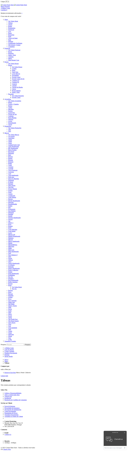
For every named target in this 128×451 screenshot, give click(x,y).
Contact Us (7, 434)
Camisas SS (15, 82)
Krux (9, 224)
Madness (10, 238)
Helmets (10, 41)
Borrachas (11, 35)
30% (9, 129)
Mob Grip (11, 250)
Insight (10, 216)
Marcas (6, 133)
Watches (10, 119)
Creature (10, 167)
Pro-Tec (10, 277)
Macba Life (11, 234)
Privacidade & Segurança (11, 408)
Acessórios (7, 99)
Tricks (10, 317)
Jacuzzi (10, 219)
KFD (9, 228)
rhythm (10, 297)
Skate (6, 19)
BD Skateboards (13, 148)
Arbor (10, 143)
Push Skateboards (13, 273)
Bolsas (10, 106)
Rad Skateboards (13, 280)
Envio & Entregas (9, 406)
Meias (10, 58)
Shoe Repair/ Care (13, 60)
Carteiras (10, 116)
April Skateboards (13, 146)
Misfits (10, 243)
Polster (10, 272)
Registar (6, 355)
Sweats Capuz (16, 77)
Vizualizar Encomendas (11, 415)
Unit (9, 326)
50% (9, 131)
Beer (9, 155)
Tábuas (10, 23)
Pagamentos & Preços (10, 413)
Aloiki (10, 140)
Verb (9, 329)
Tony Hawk (11, 322)
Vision (10, 331)
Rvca (9, 299)
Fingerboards (12, 123)
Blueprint (11, 153)
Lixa (9, 31)
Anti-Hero (11, 138)
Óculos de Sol (12, 114)
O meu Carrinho (9, 351)
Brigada (10, 160)
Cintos (10, 107)
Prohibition (11, 275)
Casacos (14, 84)
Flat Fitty (11, 187)
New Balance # (12, 255)
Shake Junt (11, 302)
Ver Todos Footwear (14, 50)
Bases (10, 33)
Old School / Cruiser (14, 45)
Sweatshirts (15, 75)
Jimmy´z (10, 223)
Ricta (9, 292)
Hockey (10, 199)
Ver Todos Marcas (13, 134)
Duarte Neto (7, 449)
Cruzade (10, 168)
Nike (9, 256)
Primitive (11, 278)
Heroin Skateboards (14, 201)
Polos (13, 70)
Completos (11, 46)
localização (7, 398)
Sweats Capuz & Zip (18, 79)
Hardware (11, 29)
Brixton (10, 156)
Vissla (10, 333)
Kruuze (10, 226)
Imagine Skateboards (14, 217)
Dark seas (11, 177)
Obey (10, 261)
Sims (9, 312)
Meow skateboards (13, 241)
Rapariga (11, 53)
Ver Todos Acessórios (14, 101)
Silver (10, 314)
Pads (9, 40)
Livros (10, 121)
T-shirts (14, 68)
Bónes (10, 102)
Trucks (10, 24)
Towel (10, 124)
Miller (10, 248)
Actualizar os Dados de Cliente (13, 416)
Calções (14, 85)
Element (10, 184)
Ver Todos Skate (13, 21)
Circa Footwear (12, 170)
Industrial (11, 212)
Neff (9, 253)
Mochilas (11, 109)
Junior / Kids (12, 55)
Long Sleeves (16, 74)
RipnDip (10, 295)
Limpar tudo (4, 376)
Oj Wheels (11, 265)
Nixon (10, 258)
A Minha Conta (9, 348)
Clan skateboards (13, 175)
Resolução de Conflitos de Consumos (15, 400)
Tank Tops (15, 72)
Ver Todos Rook (17, 287)
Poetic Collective (13, 270)
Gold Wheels (12, 197)
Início (6, 359)
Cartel (10, 165)
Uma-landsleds (12, 328)
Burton (10, 158)
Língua (3, 1)
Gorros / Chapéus (13, 104)
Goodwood (11, 195)
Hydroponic (11, 209)
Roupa (6, 62)
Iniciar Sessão (8, 356)
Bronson (10, 162)
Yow (9, 338)
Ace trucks (11, 136)
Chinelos (10, 57)
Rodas (10, 26)
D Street (10, 182)
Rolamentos (11, 28)
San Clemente (12, 300)
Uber (9, 324)
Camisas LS (15, 80)
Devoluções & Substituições (12, 409)
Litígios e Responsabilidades (12, 393)
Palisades (11, 267)
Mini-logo (11, 246)
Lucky (10, 233)
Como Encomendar (10, 411)
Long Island (11, 231)
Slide (9, 307)
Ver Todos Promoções (14, 128)
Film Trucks (11, 185)
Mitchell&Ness (12, 245)
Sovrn (10, 309)
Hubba (10, 206)
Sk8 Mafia (11, 304)
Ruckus (10, 290)
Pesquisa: (3, 344)
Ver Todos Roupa (13, 63)
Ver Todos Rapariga (18, 96)
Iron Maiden (12, 211)
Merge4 (10, 239)
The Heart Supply (13, 321)
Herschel (10, 202)
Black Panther (12, 150)
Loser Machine (12, 229)
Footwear (7, 48)
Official (10, 260)
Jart (9, 221)
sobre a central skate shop (12, 395)
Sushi (10, 311)
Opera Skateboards (13, 263)
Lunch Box (11, 112)
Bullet (10, 163)
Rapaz (10, 51)
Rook (10, 285)
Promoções (7, 126)
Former (10, 190)
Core (9, 173)
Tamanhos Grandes (10, 341)
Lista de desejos (9, 349)
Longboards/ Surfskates (15, 43)
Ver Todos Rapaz (17, 67)
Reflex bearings (13, 282)
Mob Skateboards (13, 251)
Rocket (10, 283)
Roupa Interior (16, 90)
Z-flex (10, 339)
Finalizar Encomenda (10, 353)
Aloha (10, 141)
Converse (11, 172)
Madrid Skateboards (14, 236)
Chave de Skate (13, 38)
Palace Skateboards (14, 268)
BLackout (11, 151)
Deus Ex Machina (13, 178)
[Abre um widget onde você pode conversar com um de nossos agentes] (115, 440)
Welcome (11, 334)
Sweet (10, 316)
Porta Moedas (12, 118)
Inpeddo (10, 214)
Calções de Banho (17, 87)
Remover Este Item (10, 372)
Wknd (10, 336)
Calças (14, 89)
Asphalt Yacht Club (14, 145)
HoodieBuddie (12, 204)
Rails (9, 36)
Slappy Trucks (12, 305)
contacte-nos (8, 396)
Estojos (10, 111)
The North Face (13, 319)
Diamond (11, 180)
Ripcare (10, 294)
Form (9, 192)
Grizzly (10, 194)
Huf (9, 207)
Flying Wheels (12, 189)
